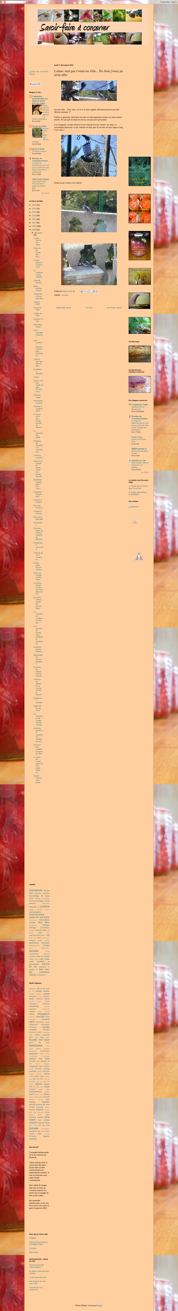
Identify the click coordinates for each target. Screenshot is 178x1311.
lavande (32, 1061)
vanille (31, 1134)
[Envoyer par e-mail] (86, 291)
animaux (38, 893)
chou (47, 1017)
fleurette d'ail (36, 1040)
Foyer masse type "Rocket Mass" (36, 1266)
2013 (34, 216)
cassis (40, 1011)
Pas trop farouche (38, 507)
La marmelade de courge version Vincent (38, 719)
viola (39, 1134)
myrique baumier (35, 1074)
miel (47, 935)
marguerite (33, 1066)
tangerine (41, 1123)
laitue (47, 1059)
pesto (40, 940)
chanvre (31, 1017)
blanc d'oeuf (34, 898)
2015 (34, 209)
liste (40, 933)
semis (31, 959)
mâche (46, 1074)
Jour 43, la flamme (38, 501)
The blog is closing (39, 151)
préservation (45, 948)
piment (46, 1094)
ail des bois (44, 988)
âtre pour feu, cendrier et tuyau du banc (38, 749)
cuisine (44, 906)
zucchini (46, 1134)
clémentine (33, 1024)
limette (43, 1061)
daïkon (37, 1035)
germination (44, 928)
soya (40, 1120)
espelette (45, 1035)
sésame (33, 1122)
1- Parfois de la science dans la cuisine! (138, 487)
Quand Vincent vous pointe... (38, 779)
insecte (38, 930)
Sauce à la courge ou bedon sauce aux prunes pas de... (38, 468)
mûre (37, 1076)
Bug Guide (33, 1252)
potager (46, 945)
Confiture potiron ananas (38, 649)
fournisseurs (33, 925)
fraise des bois (39, 1042)
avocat (40, 996)
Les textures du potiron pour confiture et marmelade (38, 635)
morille (39, 1071)
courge (46, 1027)
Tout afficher (45, 193)
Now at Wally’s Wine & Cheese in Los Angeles (140, 465)
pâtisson (32, 1115)
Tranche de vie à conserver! (38, 556)
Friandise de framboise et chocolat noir (38, 446)
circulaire (32, 1248)
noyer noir (32, 938)
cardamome (45, 1009)
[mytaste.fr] (134, 507)
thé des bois (43, 1125)
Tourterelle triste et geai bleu (38, 296)
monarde (32, 1071)
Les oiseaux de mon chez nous (37, 1282)
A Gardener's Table (140, 405)
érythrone (33, 1139)
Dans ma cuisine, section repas (38, 576)
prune (47, 1112)
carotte (32, 1011)
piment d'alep (33, 1097)
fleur (40, 922)
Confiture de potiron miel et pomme (38, 671)
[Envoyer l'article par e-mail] (81, 291)
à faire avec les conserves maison (39, 972)
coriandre (32, 1027)
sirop (36, 959)
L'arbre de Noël (37, 314)
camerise (45, 1004)
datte (31, 1035)
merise (31, 1069)
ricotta (47, 951)
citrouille (46, 1022)
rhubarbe (32, 1117)
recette (33, 950)
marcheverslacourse (37, 935)
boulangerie (45, 898)
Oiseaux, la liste (38, 320)
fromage (32, 928)
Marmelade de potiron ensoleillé (38, 659)
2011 (34, 223)
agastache (32, 988)
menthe (46, 1066)
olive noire (40, 1087)
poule (31, 948)
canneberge (34, 1006)
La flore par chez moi (37, 1277)
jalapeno (32, 1059)
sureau (46, 1120)
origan (41, 1089)
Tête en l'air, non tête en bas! (38, 362)
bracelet (32, 901)
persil (31, 1094)
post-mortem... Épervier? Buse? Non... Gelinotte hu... (38, 348)
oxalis (47, 1089)
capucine (32, 1009)
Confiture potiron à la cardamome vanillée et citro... (38, 734)
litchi (30, 1064)
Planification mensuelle (38, 546)
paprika (47, 1092)
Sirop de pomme (38, 281)
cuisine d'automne (36, 909)
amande (39, 991)
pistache (32, 1099)
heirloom (32, 930)
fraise (46, 1040)
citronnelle (40, 1022)
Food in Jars (137, 437)
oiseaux (65, 295)
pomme (32, 1104)
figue (47, 1037)
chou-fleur (32, 1019)
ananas (46, 991)
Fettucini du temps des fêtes (37, 252)
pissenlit (46, 1097)
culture (47, 909)
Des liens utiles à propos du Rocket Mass (38, 602)
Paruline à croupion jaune (38, 408)
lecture (31, 933)
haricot (42, 1054)
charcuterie (45, 903)
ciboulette (45, 1019)
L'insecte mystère (38, 456)
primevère (40, 1112)
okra (34, 1087)
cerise (31, 1014)
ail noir (31, 991)
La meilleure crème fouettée (38, 273)
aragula (38, 994)
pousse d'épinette (36, 1110)
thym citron (33, 1125)
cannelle (46, 1006)
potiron (47, 1107)
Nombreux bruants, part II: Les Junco (38, 484)
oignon (38, 1084)
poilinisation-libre (34, 945)
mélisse (31, 1076)
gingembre (33, 1054)
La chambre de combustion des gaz (38, 617)
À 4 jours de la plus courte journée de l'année (38, 421)
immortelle (46, 1056)
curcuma (32, 1032)
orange (46, 1087)
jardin (44, 930)
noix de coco (38, 1079)
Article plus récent (63, 308)
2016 (34, 205)
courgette (33, 1030)
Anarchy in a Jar (139, 460)
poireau (40, 1099)
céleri (39, 1032)
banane (46, 996)
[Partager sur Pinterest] (96, 291)
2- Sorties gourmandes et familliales (138, 493)
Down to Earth (38, 149)
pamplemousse (35, 1092)
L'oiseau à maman (38, 512)
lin (48, 1061)
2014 (34, 212)
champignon (43, 1014)
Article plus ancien (114, 308)
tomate (33, 1128)
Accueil (89, 308)
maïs (41, 1066)
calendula (33, 1004)
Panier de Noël (37, 309)
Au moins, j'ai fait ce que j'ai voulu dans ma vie (38, 588)
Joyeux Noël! (37, 303)
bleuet (46, 999)
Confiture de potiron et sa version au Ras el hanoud (38, 687)
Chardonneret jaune (38, 402)
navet (41, 1076)
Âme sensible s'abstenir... (38, 333)
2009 (34, 230)
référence (46, 954)
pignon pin (39, 1094)
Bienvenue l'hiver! (38, 326)
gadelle (38, 1048)
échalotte (32, 1136)
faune (46, 917)
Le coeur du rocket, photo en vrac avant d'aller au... (38, 764)
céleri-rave (46, 1032)
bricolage (39, 901)
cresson (46, 1030)
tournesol (33, 1131)
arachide (32, 994)
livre (48, 933)
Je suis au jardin (39, 126)
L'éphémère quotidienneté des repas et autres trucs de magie (40, 99)
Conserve (35, 890)
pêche (40, 1115)
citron (32, 1022)
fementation (33, 920)
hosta (47, 1054)
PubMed (32, 1238)
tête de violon (43, 1131)
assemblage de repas (39, 896)
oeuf (39, 938)
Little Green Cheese (40, 179)
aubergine (33, 996)
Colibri (36, 377)
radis (47, 1115)
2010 (34, 226)
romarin (40, 1117)
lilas (38, 1061)
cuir (38, 907)
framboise (35, 1045)
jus (48, 930)
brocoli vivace (35, 1001)
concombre (45, 1024)
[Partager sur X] (91, 291)
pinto (40, 1097)
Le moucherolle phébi (38, 434)
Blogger (99, 1305)
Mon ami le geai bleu (38, 518)
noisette (46, 1076)
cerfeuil (47, 1011)
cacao (47, 1001)
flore (47, 922)
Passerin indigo (37, 396)
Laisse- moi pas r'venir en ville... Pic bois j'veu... (38, 386)
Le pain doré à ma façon (37, 241)
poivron (45, 1102)
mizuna (46, 1069)
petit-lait (46, 940)
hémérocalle (33, 1056)
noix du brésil (41, 1081)
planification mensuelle (39, 943)
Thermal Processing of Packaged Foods (38, 1243)
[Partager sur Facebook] (93, 291)
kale (40, 1059)
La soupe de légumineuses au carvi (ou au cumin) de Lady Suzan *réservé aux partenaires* (40, 167)
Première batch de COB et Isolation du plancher (38, 533)
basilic (31, 999)
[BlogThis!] (88, 291)
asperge (46, 994)
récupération (34, 954)
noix (30, 1079)
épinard (46, 1136)
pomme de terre (42, 1104)
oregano (32, 1089)
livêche (38, 1064)
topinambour (45, 1128)
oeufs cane (45, 938)
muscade (45, 1071)
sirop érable (44, 959)
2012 (34, 219)
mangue (46, 1064)
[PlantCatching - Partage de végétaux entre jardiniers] (139, 575)
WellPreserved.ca (139, 449)
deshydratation (35, 912)
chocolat (32, 907)
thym (47, 1123)
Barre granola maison (38, 288)
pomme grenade (36, 1107)
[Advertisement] (79, 54)
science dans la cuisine (39, 956)
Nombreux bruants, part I (38, 494)
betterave (39, 999)
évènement (41, 975)
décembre (38, 233)
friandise (46, 925)
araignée (46, 893)
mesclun (38, 1069)
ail (38, 988)
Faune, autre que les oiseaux (38, 566)
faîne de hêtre (36, 1037)
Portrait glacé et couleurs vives (38, 263)
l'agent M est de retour (37, 708)
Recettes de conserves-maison (40, 159)
